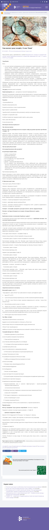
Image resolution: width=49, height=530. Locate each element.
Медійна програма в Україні (29, 446)
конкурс (10, 446)
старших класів (28, 51)
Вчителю (12, 51)
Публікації (23, 51)
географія (4, 446)
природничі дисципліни (12, 447)
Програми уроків (17, 51)
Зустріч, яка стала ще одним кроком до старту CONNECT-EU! (20, 488)
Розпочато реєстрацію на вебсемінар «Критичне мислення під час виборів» (24, 487)
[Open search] (41, 1)
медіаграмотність (17, 446)
